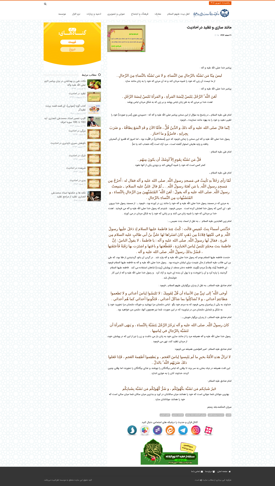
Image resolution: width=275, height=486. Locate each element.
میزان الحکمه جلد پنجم (195, 415)
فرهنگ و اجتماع (139, 14)
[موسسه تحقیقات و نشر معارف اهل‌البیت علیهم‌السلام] (211, 17)
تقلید (228, 415)
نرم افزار (76, 14)
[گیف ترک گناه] (72, 69)
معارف (158, 14)
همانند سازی (178, 415)
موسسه (62, 14)
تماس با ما (195, 471)
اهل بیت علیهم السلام (178, 14)
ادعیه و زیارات (94, 14)
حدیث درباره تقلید (215, 415)
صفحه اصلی (222, 471)
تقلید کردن (164, 415)
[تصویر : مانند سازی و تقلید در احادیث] (126, 38)
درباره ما (208, 471)
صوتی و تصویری (116, 14)
